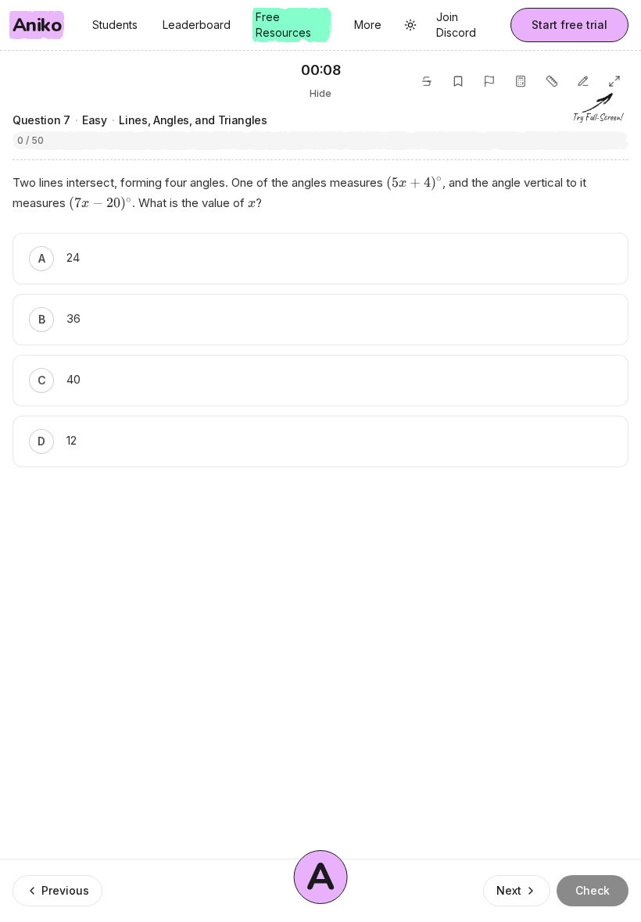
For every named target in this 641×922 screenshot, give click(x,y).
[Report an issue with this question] (489, 81)
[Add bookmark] (458, 81)
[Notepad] (583, 81)
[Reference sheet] (552, 81)
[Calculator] (521, 81)
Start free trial (569, 24)
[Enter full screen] (614, 81)
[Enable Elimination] (427, 81)
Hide (320, 93)
